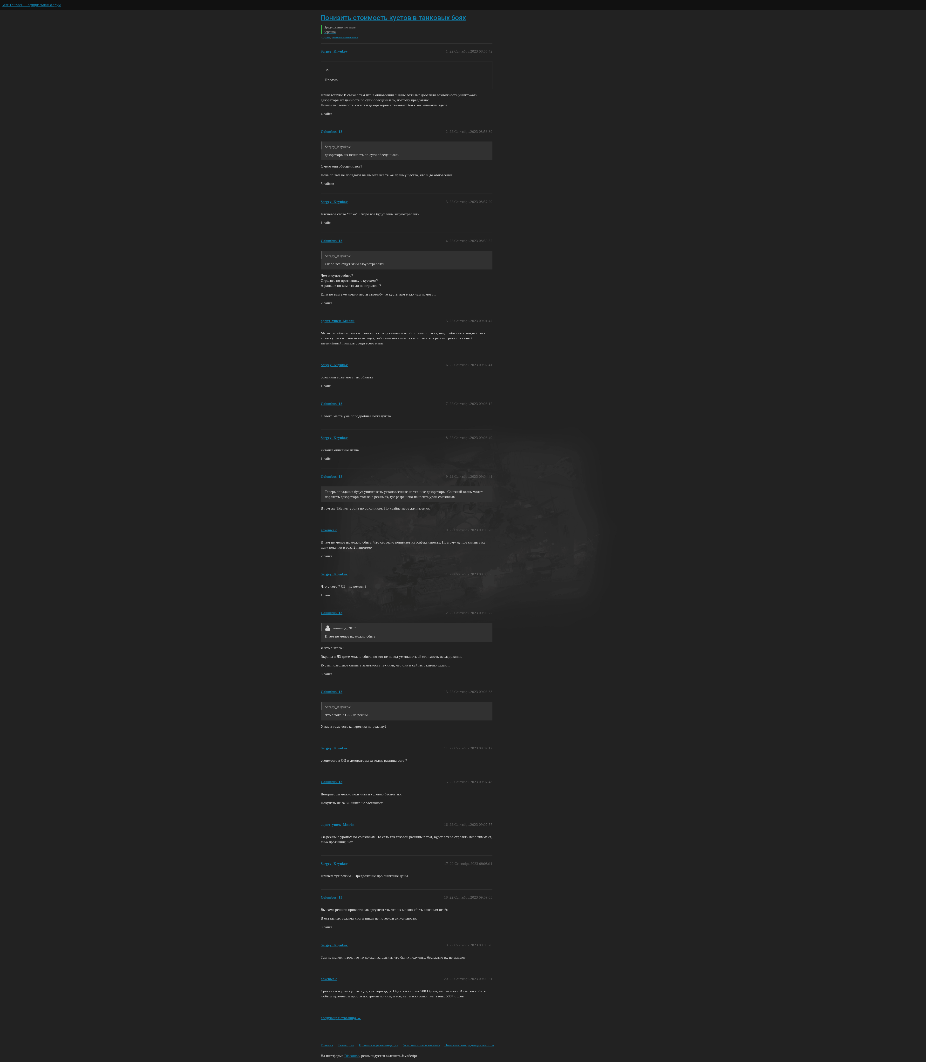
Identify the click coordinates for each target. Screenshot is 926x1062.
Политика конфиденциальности (469, 1045)
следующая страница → (341, 1018)
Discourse (351, 1056)
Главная (327, 1045)
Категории (346, 1045)
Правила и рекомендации (378, 1045)
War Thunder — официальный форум (31, 5)
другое (325, 37)
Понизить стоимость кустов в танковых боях (393, 18)
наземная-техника (345, 37)
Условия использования (421, 1045)
